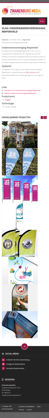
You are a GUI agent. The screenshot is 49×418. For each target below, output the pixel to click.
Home (39, 406)
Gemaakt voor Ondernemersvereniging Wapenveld (22, 90)
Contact (29, 410)
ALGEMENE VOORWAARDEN (26, 406)
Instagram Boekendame (15, 364)
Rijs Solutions (31, 72)
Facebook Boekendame (15, 368)
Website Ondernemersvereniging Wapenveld (19, 93)
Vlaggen (8, 100)
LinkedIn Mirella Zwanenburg (17, 360)
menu (42, 21)
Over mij (21, 410)
